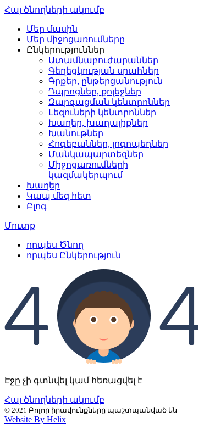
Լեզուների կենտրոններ (102, 112)
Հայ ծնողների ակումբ (54, 9)
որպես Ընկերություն (73, 255)
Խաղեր (43, 185)
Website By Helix (35, 419)
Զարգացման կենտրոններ (109, 102)
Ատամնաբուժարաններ (103, 60)
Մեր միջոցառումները (75, 39)
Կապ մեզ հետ (58, 195)
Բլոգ (36, 206)
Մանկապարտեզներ (96, 154)
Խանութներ (75, 133)
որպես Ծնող (55, 244)
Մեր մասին (52, 29)
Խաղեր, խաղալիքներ (98, 122)
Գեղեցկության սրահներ (103, 70)
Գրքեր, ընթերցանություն (105, 81)
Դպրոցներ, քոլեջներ (94, 91)
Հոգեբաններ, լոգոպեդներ (108, 143)
